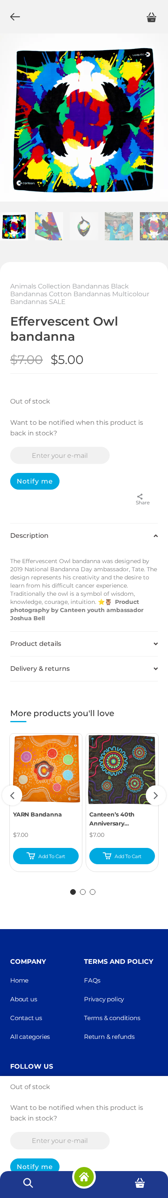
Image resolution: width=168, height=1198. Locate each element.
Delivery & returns (40, 668)
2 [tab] (83, 892)
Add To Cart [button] (51, 857)
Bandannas (90, 286)
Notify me (35, 481)
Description (29, 535)
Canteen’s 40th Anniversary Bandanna (112, 819)
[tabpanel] (46, 802)
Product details (35, 644)
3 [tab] (92, 892)
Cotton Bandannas (80, 294)
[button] (84, 535)
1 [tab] (73, 892)
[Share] (143, 496)
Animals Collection (40, 286)
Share (143, 502)
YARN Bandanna (37, 814)
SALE (57, 302)
